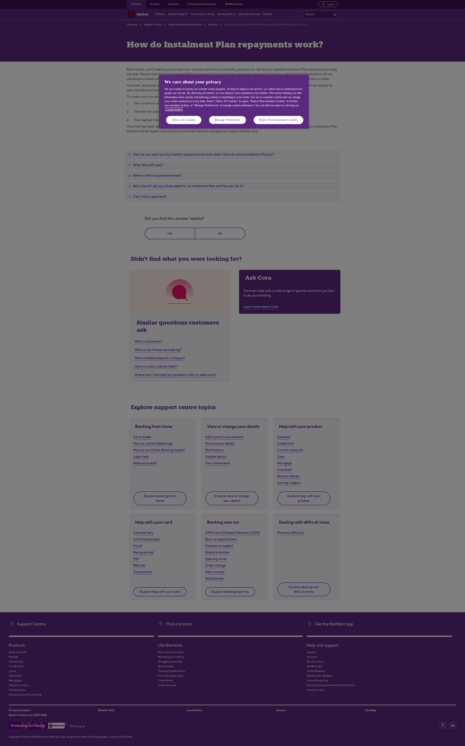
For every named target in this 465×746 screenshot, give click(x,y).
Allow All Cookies (184, 119)
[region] (234, 102)
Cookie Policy (174, 109)
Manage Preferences (227, 119)
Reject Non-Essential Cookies (278, 119)
